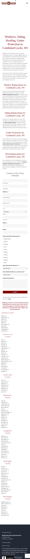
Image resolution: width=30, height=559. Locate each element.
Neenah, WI (4, 508)
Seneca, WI (3, 392)
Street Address (6, 197)
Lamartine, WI (4, 358)
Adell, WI (3, 466)
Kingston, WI (4, 383)
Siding (5, 249)
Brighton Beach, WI (5, 502)
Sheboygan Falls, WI (6, 490)
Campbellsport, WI (5, 348)
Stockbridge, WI (4, 329)
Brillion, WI (3, 316)
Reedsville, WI (4, 420)
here (9, 299)
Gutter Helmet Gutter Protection (11, 144)
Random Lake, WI (5, 486)
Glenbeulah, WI (4, 476)
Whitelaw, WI (4, 427)
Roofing (6, 252)
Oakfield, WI (4, 363)
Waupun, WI (4, 371)
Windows (6, 244)
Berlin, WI (3, 380)
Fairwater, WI (4, 354)
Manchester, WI (5, 385)
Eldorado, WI (4, 351)
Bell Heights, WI (5, 439)
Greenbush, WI (4, 478)
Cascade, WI (4, 468)
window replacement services (10, 94)
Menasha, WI (4, 507)
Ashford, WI (4, 341)
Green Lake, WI (4, 382)
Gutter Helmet (7, 239)
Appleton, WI (4, 436)
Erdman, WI (4, 475)
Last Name (5, 188)
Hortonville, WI (4, 446)
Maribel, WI (3, 415)
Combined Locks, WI (6, 442)
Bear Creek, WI (4, 437)
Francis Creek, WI (5, 405)
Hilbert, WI (3, 322)
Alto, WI (3, 339)
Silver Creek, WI (4, 491)
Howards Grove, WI (5, 480)
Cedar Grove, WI (5, 470)
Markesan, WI (4, 387)
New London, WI (5, 452)
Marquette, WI (4, 388)
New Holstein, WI (5, 324)
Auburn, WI (3, 343)
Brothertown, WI (5, 317)
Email (5, 229)
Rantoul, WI (4, 326)
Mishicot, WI (4, 417)
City (4, 208)
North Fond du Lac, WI (6, 361)
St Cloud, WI (4, 368)
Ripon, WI (3, 364)
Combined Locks (21, 55)
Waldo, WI (3, 493)
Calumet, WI (4, 346)
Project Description (9, 278)
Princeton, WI (4, 390)
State (4, 214)
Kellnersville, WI (4, 407)
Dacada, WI (4, 471)
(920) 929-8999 (6, 542)
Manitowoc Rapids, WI (6, 412)
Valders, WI (3, 425)
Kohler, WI (3, 481)
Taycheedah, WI (5, 369)
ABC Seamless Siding (10, 122)
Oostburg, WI (4, 483)
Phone (5, 223)
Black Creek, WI (4, 441)
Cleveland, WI (4, 402)
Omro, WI (3, 510)
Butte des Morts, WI (6, 503)
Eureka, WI (3, 505)
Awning (5, 254)
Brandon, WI (4, 344)
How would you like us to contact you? (14, 271)
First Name (5, 183)
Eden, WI (3, 349)
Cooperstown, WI (5, 404)
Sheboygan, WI (4, 488)
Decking (6, 260)
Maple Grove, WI (5, 414)
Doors (5, 246)
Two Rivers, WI (4, 424)
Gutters (5, 241)
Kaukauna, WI (4, 447)
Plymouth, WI (4, 485)
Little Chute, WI (4, 451)
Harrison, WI (4, 321)
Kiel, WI (3, 409)
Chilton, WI (3, 319)
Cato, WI (3, 400)
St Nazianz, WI (4, 422)
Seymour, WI (4, 456)
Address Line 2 (6, 203)
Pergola (6, 257)
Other (5, 262)
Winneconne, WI (5, 515)
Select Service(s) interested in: (12, 236)
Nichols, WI (3, 454)
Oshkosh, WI (4, 512)
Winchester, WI (4, 513)
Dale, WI (3, 444)
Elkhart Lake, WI (5, 473)
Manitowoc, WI (4, 410)
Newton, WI (4, 419)
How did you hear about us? (11, 265)
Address (6, 191)
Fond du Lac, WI (5, 356)
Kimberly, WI (4, 449)
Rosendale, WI (4, 366)
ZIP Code (5, 219)
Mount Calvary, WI (5, 359)
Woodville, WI (4, 331)
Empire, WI (3, 353)
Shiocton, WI (4, 457)
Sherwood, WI (4, 327)
